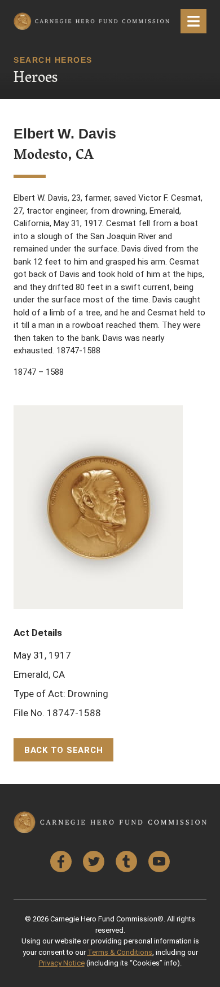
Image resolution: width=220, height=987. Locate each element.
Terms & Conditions (119, 952)
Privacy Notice (62, 963)
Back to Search (63, 750)
